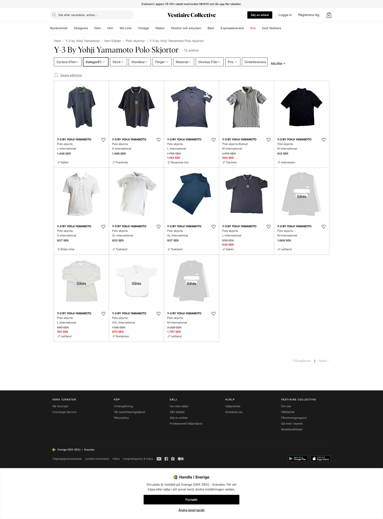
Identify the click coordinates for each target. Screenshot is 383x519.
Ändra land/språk (192, 510)
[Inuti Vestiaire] (284, 28)
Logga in (285, 15)
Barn (210, 28)
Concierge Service (64, 412)
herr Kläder (112, 40)
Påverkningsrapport (294, 418)
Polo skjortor (135, 40)
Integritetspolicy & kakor (138, 459)
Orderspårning (123, 406)
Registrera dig (308, 15)
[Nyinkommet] (70, 28)
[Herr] (116, 28)
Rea (253, 28)
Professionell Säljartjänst (186, 424)
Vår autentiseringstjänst (129, 412)
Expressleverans (232, 28)
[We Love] (134, 28)
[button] (329, 15)
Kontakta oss (234, 412)
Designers (81, 28)
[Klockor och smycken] (204, 28)
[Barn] (217, 28)
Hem (57, 40)
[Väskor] (168, 28)
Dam (97, 28)
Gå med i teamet (292, 424)
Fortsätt (191, 499)
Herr (110, 28)
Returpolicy (121, 418)
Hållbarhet (288, 412)
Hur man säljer (179, 406)
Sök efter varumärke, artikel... (77, 15)
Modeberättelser (292, 429)
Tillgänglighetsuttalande (67, 459)
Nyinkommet (58, 28)
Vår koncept (60, 406)
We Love (126, 28)
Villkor (116, 459)
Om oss (286, 406)
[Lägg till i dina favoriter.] (103, 139)
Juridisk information (97, 459)
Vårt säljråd (177, 412)
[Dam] (104, 28)
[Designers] (91, 28)
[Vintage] (152, 28)
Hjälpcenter (233, 406)
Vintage (143, 28)
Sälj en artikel (260, 15)
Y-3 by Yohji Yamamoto (82, 40)
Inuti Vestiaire (271, 28)
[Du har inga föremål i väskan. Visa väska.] (329, 15)
